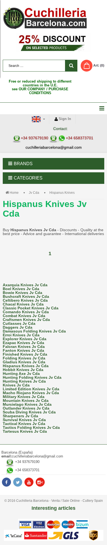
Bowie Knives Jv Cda (22, 292)
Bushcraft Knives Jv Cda (26, 296)
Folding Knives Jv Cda (24, 358)
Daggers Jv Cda (17, 327)
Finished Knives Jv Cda (25, 354)
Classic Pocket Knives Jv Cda (30, 308)
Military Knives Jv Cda (23, 396)
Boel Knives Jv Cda (21, 289)
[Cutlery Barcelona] (53, 18)
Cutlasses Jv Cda (19, 323)
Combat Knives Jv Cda (24, 316)
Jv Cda (34, 193)
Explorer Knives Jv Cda (24, 339)
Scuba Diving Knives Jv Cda (29, 412)
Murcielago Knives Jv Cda (27, 404)
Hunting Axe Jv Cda (21, 373)
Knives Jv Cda (16, 385)
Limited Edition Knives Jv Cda (31, 389)
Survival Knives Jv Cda (24, 420)
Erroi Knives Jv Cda (21, 335)
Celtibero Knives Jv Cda (25, 300)
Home (14, 193)
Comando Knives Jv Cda (26, 312)
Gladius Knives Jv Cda (24, 362)
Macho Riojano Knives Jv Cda (31, 393)
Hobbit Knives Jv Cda (23, 369)
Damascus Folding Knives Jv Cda (34, 331)
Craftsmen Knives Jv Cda (26, 319)
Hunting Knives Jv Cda (24, 381)
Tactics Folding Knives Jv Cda (31, 427)
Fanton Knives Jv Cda (23, 350)
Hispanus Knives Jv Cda (26, 366)
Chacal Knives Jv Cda (23, 304)
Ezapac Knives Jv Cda (23, 342)
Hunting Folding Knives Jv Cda (32, 377)
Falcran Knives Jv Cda (24, 346)
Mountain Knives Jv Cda (26, 400)
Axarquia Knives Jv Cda (25, 285)
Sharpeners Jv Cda (20, 416)
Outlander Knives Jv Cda (26, 408)
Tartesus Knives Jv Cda (25, 431)
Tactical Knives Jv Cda (24, 423)
